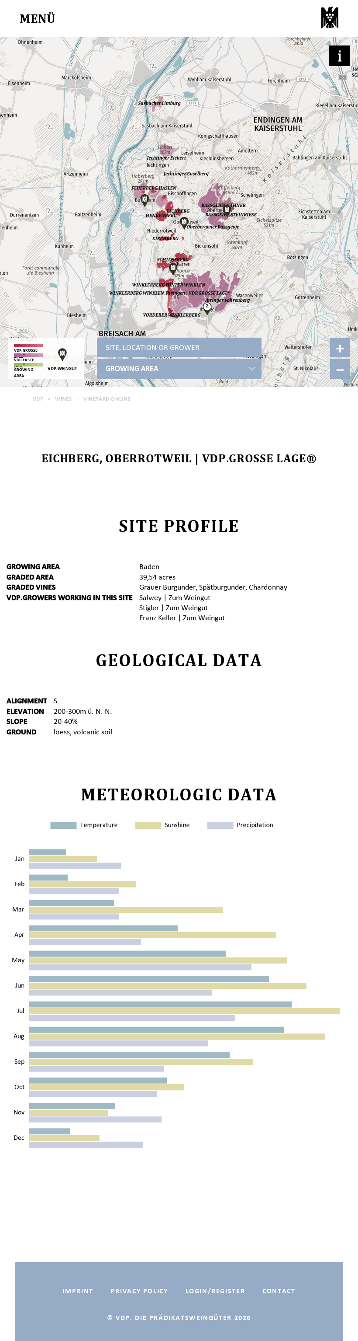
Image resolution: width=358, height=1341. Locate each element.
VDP (38, 398)
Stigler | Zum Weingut (173, 607)
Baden (149, 566)
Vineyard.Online (106, 398)
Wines (63, 398)
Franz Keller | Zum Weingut (182, 617)
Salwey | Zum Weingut (174, 597)
